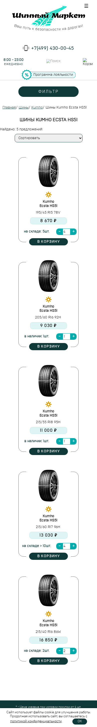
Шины (24, 107)
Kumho (37, 107)
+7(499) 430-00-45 (52, 48)
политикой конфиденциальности (36, 721)
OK (80, 721)
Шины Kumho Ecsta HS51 (66, 107)
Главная (9, 107)
